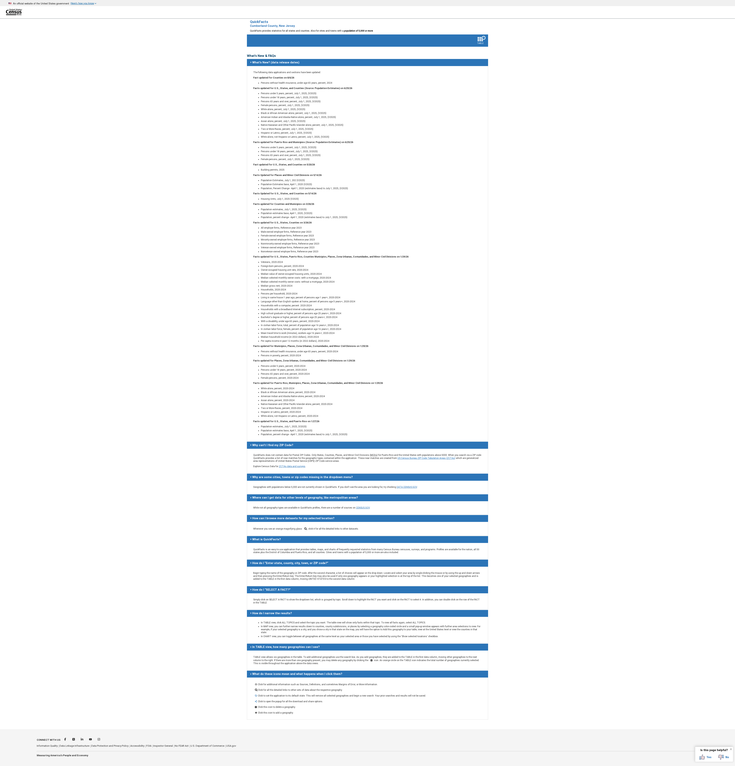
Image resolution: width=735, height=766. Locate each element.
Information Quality (47, 745)
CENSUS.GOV (363, 507)
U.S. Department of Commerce (207, 745)
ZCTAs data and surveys (292, 466)
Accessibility (137, 745)
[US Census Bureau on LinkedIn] (82, 740)
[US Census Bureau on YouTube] (91, 740)
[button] (705, 757)
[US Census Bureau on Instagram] (99, 740)
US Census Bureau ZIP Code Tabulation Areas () (426, 458)
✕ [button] (731, 749)
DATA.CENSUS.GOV (407, 487)
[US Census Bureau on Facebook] (65, 740)
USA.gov (231, 745)
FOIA (148, 745)
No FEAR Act (182, 745)
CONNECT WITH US (48, 739)
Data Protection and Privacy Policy (109, 745)
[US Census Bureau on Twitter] (74, 740)
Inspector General (163, 745)
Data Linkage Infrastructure (74, 745)
